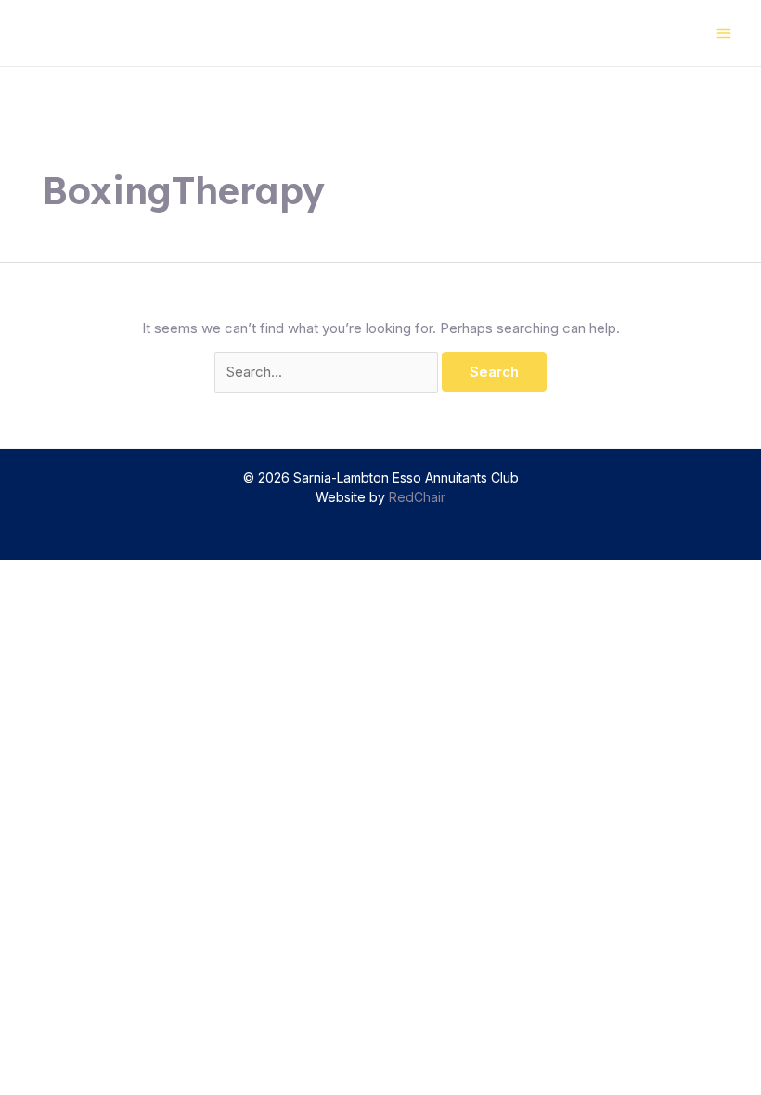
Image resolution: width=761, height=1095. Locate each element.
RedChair (417, 497)
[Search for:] (328, 371)
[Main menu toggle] (724, 33)
